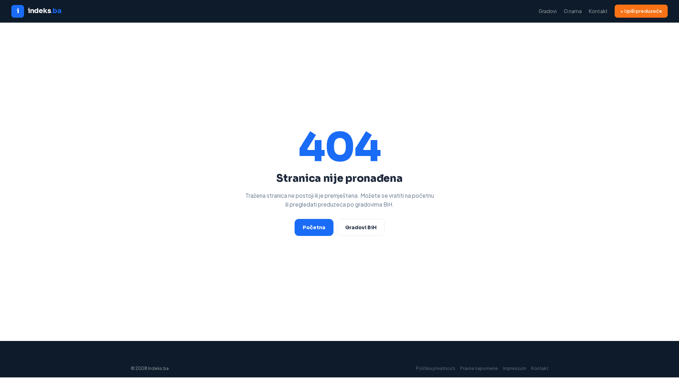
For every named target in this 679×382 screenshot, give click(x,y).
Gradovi (548, 11)
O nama (573, 11)
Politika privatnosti (435, 368)
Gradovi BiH (361, 227)
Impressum (514, 368)
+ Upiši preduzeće (641, 11)
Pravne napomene (479, 368)
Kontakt (598, 11)
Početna (314, 227)
